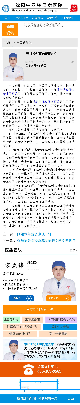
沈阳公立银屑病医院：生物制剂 (45, 25)
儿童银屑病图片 (32, 319)
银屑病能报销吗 (19, 333)
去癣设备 (37, 18)
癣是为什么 (31, 24)
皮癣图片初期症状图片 (39, 23)
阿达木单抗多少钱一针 (34, 234)
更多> (73, 250)
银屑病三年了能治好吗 (22, 326)
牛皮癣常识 (24, 42)
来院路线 (67, 18)
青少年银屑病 (58, 333)
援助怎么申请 (60, 326)
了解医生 (16, 298)
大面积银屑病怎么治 (61, 319)
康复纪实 (52, 18)
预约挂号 (22, 18)
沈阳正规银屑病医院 (46, 101)
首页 (7, 18)
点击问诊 (53, 298)
